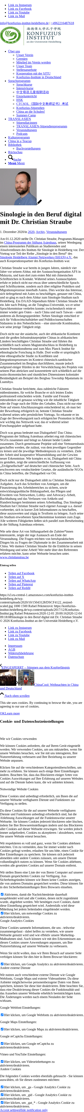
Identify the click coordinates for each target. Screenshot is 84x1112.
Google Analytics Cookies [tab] (17, 920)
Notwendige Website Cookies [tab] (19, 789)
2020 (31, 232)
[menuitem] (46, 64)
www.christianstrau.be (14, 557)
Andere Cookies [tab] (10, 1069)
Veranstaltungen (56, 232)
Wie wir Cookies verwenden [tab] (18, 739)
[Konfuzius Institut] (30, 44)
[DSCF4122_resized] (21, 204)
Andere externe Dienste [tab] (15, 968)
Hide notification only (34, 1110)
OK (2, 713)
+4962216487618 (62, 23)
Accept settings (10, 1110)
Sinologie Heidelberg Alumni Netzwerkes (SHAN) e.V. (36, 257)
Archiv (40, 232)
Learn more (12, 713)
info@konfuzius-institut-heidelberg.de (24, 23)
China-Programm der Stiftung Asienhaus (30, 242)
